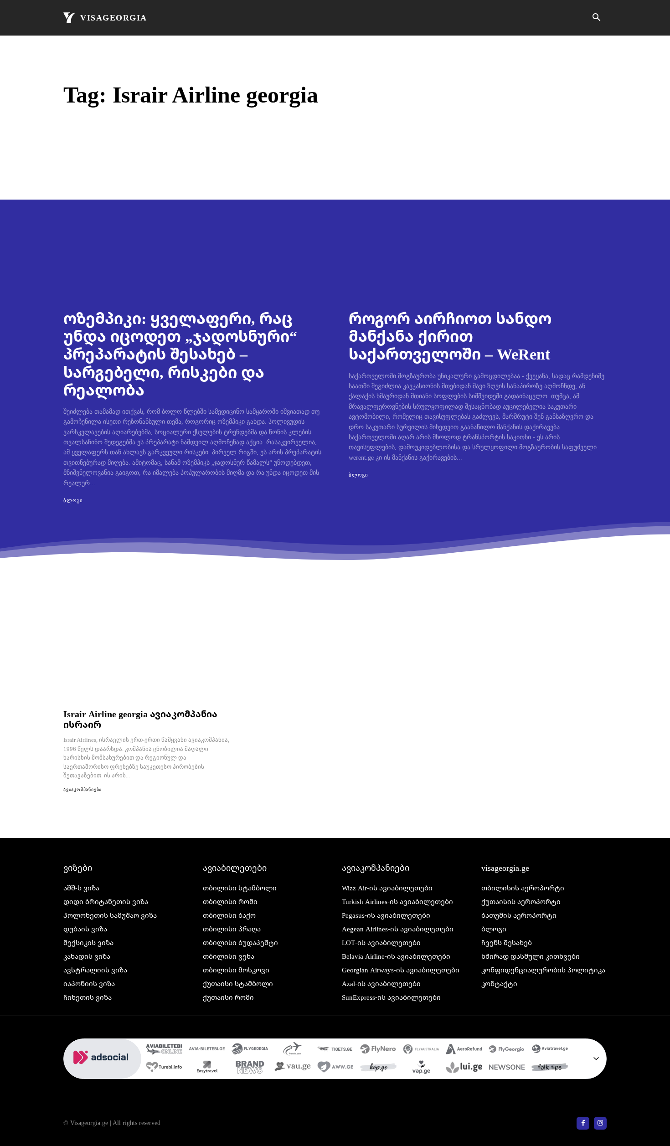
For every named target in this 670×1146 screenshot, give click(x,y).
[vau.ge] (292, 1068)
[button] (596, 18)
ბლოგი (73, 500)
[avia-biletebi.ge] (207, 1050)
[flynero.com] (378, 1050)
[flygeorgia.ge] (250, 1050)
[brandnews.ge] (250, 1068)
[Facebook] (583, 1123)
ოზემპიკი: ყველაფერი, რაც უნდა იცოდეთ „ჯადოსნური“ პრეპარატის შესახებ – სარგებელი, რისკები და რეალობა (180, 354)
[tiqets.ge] (335, 1050)
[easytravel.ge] (207, 1068)
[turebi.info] (164, 1068)
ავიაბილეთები (235, 867)
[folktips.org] (549, 1068)
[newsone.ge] (507, 1068)
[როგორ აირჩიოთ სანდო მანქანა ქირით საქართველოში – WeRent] (478, 225)
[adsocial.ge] (102, 1074)
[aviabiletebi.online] (164, 1050)
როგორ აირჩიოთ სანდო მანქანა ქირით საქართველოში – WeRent (450, 336)
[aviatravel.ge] (549, 1050)
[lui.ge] (464, 1068)
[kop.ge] (378, 1068)
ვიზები (77, 867)
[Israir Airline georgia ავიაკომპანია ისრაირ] (146, 653)
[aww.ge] (335, 1068)
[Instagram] (600, 1123)
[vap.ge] (421, 1068)
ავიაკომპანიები (82, 789)
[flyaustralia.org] (421, 1050)
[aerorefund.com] (464, 1050)
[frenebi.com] (292, 1050)
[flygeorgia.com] (507, 1050)
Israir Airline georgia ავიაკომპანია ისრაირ (140, 719)
